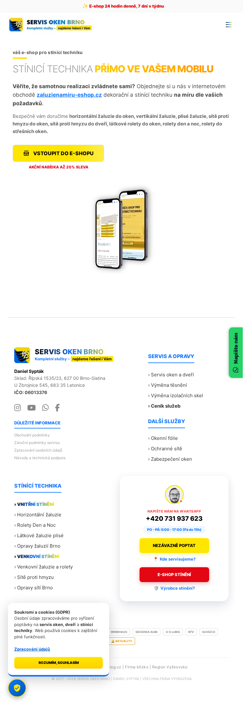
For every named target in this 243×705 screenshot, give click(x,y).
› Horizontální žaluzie (37, 515)
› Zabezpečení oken (170, 459)
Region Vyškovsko (170, 667)
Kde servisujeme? (174, 559)
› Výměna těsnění (167, 385)
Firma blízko (136, 667)
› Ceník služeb (164, 406)
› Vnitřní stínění (34, 504)
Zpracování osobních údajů (38, 450)
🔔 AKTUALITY (121, 641)
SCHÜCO (208, 632)
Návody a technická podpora (39, 457)
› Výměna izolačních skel (175, 395)
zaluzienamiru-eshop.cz (69, 95)
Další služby (166, 421)
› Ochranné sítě (165, 449)
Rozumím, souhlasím (59, 662)
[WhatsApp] (45, 408)
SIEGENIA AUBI (146, 632)
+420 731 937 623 (174, 518)
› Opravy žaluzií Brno (37, 546)
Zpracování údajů (32, 649)
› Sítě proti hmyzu (34, 577)
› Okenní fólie (163, 438)
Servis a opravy (171, 356)
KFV (191, 632)
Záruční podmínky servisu (37, 442)
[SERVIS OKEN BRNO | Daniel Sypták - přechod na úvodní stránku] (52, 24)
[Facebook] (57, 408)
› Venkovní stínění (36, 556)
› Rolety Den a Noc (35, 525)
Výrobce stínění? (174, 588)
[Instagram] (17, 408)
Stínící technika (37, 486)
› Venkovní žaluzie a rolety (43, 567)
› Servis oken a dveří (171, 375)
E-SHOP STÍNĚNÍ (174, 574)
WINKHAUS (119, 632)
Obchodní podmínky (32, 435)
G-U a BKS (173, 632)
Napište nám (236, 348)
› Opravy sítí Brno (33, 588)
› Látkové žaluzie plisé (39, 535)
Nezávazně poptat (174, 545)
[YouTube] (31, 408)
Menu (228, 24)
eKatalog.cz (110, 667)
